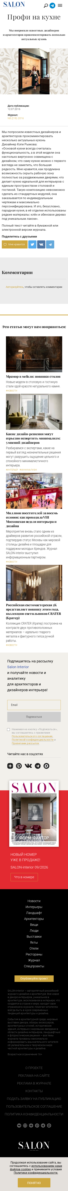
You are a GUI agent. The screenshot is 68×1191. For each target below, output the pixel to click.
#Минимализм (28, 470)
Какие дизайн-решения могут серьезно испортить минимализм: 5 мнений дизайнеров (33, 438)
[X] (32, 244)
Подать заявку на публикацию (34, 1099)
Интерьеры (34, 907)
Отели (34, 948)
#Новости (11, 391)
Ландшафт (34, 913)
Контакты (34, 1091)
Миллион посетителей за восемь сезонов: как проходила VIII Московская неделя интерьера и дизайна (32, 519)
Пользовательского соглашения (32, 736)
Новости (34, 901)
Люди (34, 930)
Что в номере (24, 877)
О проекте (34, 1068)
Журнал (34, 960)
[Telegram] (50, 244)
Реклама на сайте (34, 1075)
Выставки (34, 936)
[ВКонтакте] (41, 244)
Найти (46, 6)
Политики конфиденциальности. (36, 1172)
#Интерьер (12, 470)
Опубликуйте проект (34, 978)
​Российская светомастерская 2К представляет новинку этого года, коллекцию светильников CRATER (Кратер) (33, 611)
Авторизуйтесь (15, 286)
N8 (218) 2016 (16, 118)
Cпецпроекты (34, 966)
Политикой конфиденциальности (33, 739)
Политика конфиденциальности (34, 1114)
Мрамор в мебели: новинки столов (33, 376)
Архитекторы (34, 919)
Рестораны (34, 954)
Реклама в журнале (34, 1083)
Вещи (34, 925)
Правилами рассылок (25, 743)
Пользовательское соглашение (34, 1106)
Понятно (34, 1183)
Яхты (34, 942)
